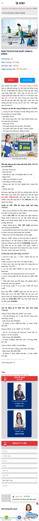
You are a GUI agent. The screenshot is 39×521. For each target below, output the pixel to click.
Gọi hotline (27, 80)
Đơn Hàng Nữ (28, 8)
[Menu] (2, 3)
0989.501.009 (19, 406)
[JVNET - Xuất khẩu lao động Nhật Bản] (20, 3)
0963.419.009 (19, 434)
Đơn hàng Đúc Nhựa (8, 375)
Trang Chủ (5, 8)
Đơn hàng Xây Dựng (21, 375)
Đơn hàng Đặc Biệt (16, 8)
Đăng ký (11, 80)
